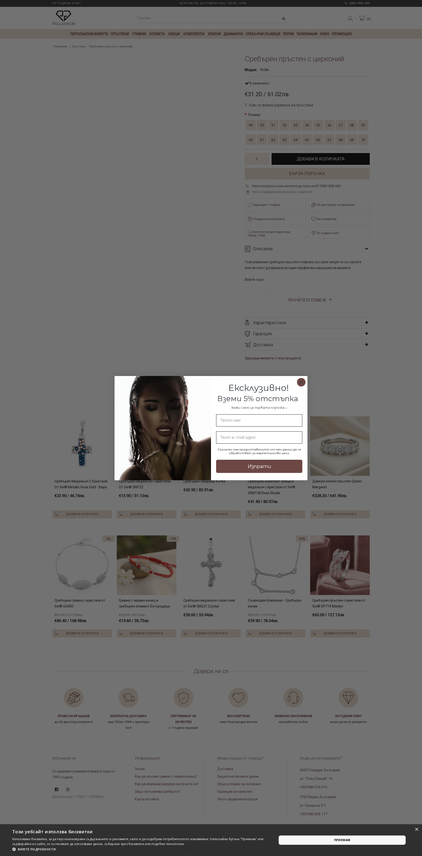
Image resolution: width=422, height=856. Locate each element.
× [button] (416, 829)
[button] (140, 849)
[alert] (211, 840)
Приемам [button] (342, 840)
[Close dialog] (301, 382)
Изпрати (259, 466)
